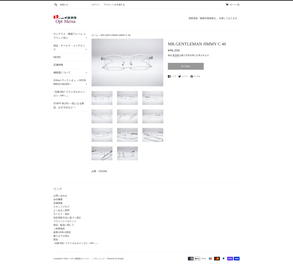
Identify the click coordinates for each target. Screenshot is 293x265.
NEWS (57, 57)
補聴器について (70, 72)
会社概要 (58, 199)
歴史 (55, 239)
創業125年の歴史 (62, 232)
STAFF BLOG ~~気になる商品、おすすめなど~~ (68, 105)
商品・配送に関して (63, 225)
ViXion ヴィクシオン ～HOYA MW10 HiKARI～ (70, 82)
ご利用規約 (59, 228)
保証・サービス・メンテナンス (70, 47)
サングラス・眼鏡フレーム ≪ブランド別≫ (70, 36)
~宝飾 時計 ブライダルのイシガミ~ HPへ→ (69, 94)
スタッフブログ (61, 206)
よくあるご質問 (61, 210)
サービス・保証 (61, 214)
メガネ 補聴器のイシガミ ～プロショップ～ (87, 259)
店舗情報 (58, 64)
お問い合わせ (60, 195)
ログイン (96, 5)
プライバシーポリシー (64, 221)
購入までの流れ (61, 236)
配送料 (176, 55)
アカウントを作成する (114, 5)
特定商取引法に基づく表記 (67, 217)
